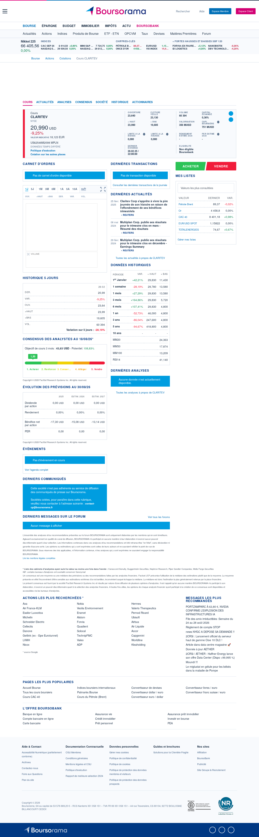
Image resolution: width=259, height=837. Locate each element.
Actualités (44, 102)
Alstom (81, 617)
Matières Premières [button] (183, 33)
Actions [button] (47, 33)
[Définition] (144, 134)
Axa (25, 603)
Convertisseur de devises (146, 688)
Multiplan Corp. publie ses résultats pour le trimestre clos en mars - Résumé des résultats (143, 225)
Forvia (81, 622)
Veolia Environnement (90, 608)
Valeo (80, 640)
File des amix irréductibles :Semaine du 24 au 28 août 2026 (209, 620)
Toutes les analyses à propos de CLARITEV (140, 392)
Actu (126, 26)
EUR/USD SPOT (188, 223)
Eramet (81, 613)
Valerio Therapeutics (143, 608)
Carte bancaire (32, 723)
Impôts (111, 26)
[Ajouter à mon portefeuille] (231, 113)
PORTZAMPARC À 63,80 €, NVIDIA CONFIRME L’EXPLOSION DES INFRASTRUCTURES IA (207, 610)
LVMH (26, 640)
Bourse (29, 26)
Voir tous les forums (159, 517)
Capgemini (137, 635)
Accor (134, 631)
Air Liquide (137, 626)
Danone (27, 631)
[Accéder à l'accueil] (24, 58)
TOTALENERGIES (189, 229)
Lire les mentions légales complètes (39, 558)
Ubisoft (135, 617)
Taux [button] (144, 33)
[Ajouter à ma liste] (231, 120)
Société (102, 102)
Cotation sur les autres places (48, 154)
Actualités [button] (29, 33)
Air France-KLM (32, 608)
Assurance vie (103, 714)
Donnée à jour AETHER (200, 649)
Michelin (28, 617)
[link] (26, 762)
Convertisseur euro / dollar (147, 697)
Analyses (64, 102)
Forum (206, 33)
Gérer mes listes (187, 239)
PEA (170, 723)
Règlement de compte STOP (203, 627)
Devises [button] (159, 33)
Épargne (49, 26)
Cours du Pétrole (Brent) (92, 697)
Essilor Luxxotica (33, 613)
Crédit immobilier (105, 718)
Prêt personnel (104, 723)
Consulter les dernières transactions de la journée (140, 185)
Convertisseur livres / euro (201, 688)
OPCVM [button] (130, 33)
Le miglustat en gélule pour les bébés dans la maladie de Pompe (208, 668)
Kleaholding (138, 644)
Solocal (81, 631)
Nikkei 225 (28, 41)
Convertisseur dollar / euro (147, 692)
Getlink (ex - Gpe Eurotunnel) (40, 635)
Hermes (136, 603)
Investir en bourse (178, 718)
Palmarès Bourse (87, 692)
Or (180, 210)
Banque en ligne (32, 714)
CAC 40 (183, 217)
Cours (27, 102)
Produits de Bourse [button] (86, 33)
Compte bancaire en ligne (38, 718)
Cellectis (28, 626)
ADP (79, 644)
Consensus (83, 102)
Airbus (135, 622)
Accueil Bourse (32, 688)
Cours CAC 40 (31, 697)
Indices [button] (62, 33)
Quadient (82, 626)
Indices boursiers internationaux (96, 688)
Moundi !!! (192, 662)
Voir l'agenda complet (36, 469)
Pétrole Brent (186, 204)
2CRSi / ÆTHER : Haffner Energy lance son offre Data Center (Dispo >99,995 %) (210, 655)
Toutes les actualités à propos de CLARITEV (140, 258)
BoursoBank (148, 26)
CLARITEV (39, 116)
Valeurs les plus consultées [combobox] (197, 188)
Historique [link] (119, 102)
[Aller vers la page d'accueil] (128, 11)
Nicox (26, 644)
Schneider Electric (33, 622)
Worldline (137, 640)
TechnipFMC (84, 635)
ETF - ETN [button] (111, 33)
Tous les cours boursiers (37, 692)
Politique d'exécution (43, 150)
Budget (69, 26)
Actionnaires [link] (142, 102)
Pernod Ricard (140, 613)
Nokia (80, 603)
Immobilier (90, 26)
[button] (5, 11)
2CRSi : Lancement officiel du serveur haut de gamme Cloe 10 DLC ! (208, 638)
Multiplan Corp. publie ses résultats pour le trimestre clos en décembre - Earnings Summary (143, 243)
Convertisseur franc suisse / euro (205, 692)
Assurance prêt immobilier (183, 714)
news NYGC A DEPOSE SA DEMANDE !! (210, 632)
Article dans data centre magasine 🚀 (208, 644)
